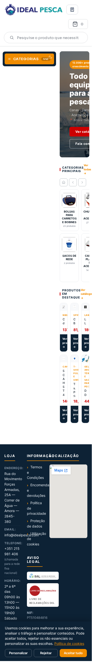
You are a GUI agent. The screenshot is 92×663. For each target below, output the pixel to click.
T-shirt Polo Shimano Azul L (74, 389)
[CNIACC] (43, 576)
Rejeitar (46, 653)
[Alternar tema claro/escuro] (50, 57)
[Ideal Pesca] (33, 9)
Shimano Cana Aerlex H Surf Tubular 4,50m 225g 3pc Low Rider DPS (64, 383)
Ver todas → (87, 169)
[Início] (64, 182)
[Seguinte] (82, 182)
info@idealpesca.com (21, 535)
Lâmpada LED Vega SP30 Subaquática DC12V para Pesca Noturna (85, 321)
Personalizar (18, 653)
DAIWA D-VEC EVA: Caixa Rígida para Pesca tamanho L (85, 393)
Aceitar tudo (73, 653)
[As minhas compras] (72, 9)
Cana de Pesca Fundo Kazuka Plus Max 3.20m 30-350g (64, 321)
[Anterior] (73, 182)
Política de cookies (69, 643)
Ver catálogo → (86, 294)
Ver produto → (64, 343)
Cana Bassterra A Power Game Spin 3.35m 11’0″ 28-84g (74, 321)
